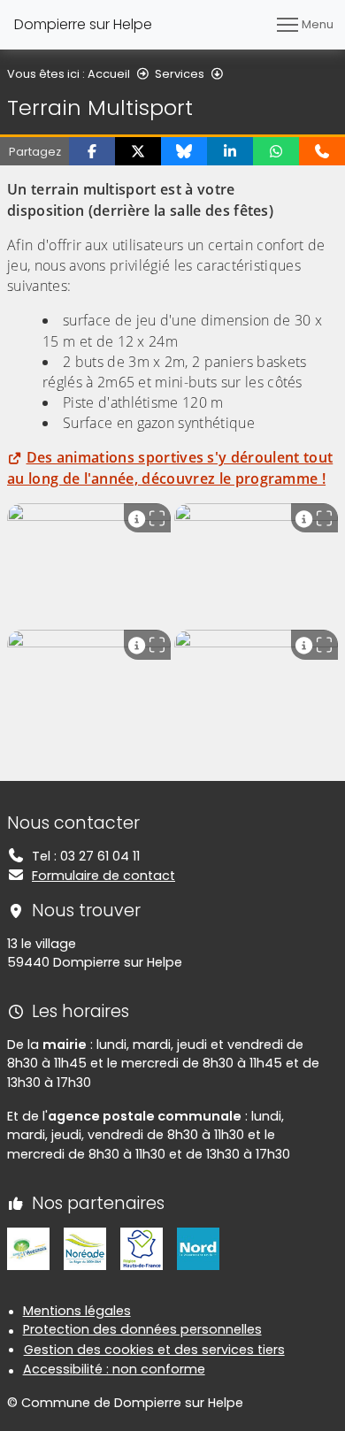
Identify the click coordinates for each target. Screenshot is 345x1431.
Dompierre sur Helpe (83, 24)
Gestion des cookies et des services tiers (154, 1349)
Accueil (109, 73)
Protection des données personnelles (142, 1329)
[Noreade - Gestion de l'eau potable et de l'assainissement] (85, 1247)
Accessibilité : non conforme (114, 1369)
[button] (92, 151)
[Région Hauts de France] (141, 1247)
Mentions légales (77, 1311)
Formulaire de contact (103, 875)
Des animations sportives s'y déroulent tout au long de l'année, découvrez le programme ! (170, 467)
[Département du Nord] (198, 1247)
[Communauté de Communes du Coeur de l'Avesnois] (28, 1247)
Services (179, 73)
